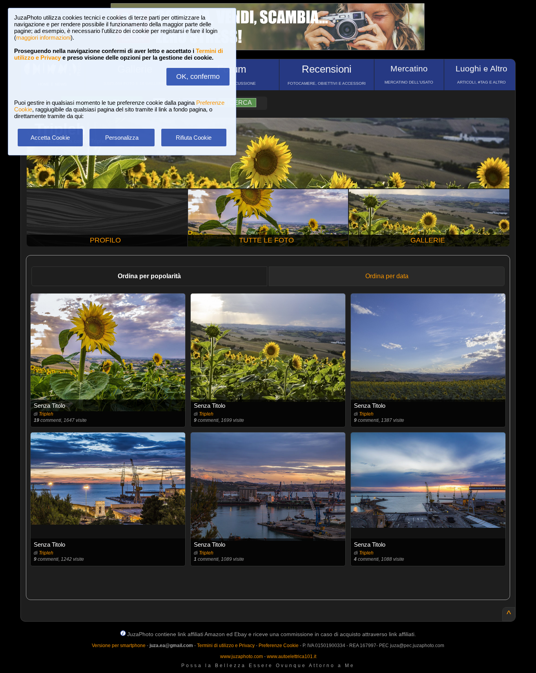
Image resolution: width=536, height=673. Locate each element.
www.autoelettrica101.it (291, 656)
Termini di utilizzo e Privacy (226, 645)
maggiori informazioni (43, 37)
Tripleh (46, 414)
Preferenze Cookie (279, 645)
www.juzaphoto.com (241, 656)
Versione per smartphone (119, 645)
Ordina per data (386, 276)
